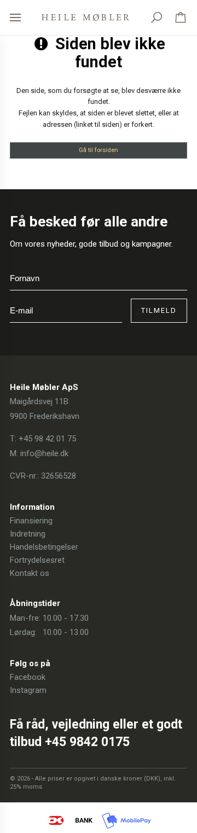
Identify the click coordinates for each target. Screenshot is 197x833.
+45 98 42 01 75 (47, 439)
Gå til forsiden (98, 150)
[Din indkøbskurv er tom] (181, 17)
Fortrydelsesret (37, 560)
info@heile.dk (44, 453)
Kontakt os (29, 573)
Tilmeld (159, 310)
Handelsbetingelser (44, 547)
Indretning (27, 534)
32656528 (58, 476)
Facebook (27, 677)
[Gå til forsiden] (85, 17)
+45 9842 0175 (87, 742)
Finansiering (31, 521)
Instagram (28, 690)
